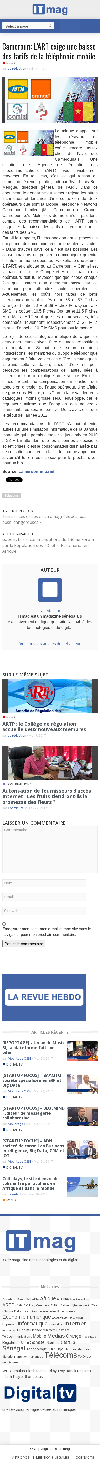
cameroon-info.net (36, 471)
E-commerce (66, 1311)
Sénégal (13, 1348)
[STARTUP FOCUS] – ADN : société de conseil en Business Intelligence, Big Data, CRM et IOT (33, 1148)
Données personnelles (40, 1311)
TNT (67, 1349)
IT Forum (22, 1330)
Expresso (9, 1324)
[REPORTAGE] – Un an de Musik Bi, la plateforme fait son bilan (33, 1047)
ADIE (35, 1299)
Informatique (33, 1323)
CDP (18, 1305)
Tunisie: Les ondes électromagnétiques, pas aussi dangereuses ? (44, 519)
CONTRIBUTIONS (18, 784)
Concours (43, 1305)
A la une (63, 1299)
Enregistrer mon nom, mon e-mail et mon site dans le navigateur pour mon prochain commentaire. (46, 932)
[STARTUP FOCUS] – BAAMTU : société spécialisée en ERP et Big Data (32, 1080)
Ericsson (78, 1317)
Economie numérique (26, 1317)
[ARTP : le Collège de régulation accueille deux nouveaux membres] (50, 696)
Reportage (89, 1336)
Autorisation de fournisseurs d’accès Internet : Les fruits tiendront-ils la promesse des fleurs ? (46, 796)
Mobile (39, 1336)
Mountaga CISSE (19, 1058)
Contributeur (17, 808)
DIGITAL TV (14, 1064)
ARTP (8, 1304)
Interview (8, 1330)
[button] (95, 25)
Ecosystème (62, 1317)
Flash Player (13, 1376)
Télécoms (11, 495)
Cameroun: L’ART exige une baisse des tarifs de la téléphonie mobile (49, 51)
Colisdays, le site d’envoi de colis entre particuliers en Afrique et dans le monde (30, 1183)
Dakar (18, 1311)
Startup (68, 1342)
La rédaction (17, 68)
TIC (51, 1349)
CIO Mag (29, 1305)
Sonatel (38, 1342)
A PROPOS (21, 1457)
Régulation (11, 1343)
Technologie (36, 1349)
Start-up (53, 1342)
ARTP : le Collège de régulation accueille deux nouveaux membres (44, 726)
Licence (36, 1330)
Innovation (56, 1324)
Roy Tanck (67, 1371)
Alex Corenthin (79, 1299)
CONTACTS (85, 1457)
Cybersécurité (79, 1305)
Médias (56, 1336)
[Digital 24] (44, 997)
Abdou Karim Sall (19, 1299)
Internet (75, 1323)
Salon (25, 1343)
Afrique (48, 1298)
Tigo (59, 1349)
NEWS (10, 63)
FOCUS (11, 1200)
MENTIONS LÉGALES (52, 1457)
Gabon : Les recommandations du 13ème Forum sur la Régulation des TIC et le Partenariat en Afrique (48, 545)
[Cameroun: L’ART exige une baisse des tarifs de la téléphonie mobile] (50, 99)
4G (4, 1299)
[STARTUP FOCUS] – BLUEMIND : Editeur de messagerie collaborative (33, 1113)
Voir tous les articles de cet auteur (50, 644)
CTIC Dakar (60, 1305)
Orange (73, 1336)
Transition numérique (28, 1356)
